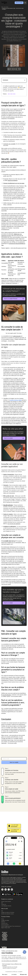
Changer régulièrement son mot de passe (13, 183)
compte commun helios (15, 400)
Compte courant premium (6, 901)
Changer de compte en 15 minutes (7, 912)
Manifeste (3, 921)
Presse (2, 918)
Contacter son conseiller (9, 143)
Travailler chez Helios (5, 920)
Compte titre (3, 904)
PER (2, 902)
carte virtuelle (4, 220)
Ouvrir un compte (14, 762)
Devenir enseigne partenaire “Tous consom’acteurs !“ (11, 926)
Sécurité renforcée (8, 505)
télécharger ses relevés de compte (13, 136)
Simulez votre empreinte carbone (7, 913)
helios (5, 567)
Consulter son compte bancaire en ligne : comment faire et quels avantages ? (13, 9)
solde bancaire (17, 336)
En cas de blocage (6, 694)
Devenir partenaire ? (5, 924)
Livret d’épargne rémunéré (6, 905)
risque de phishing (12, 180)
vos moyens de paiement (13, 523)
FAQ (2, 910)
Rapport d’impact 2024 (5, 927)
